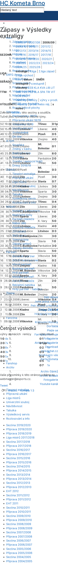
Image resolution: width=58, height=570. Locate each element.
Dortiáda (52, 326)
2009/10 (21, 46)
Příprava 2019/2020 (19, 429)
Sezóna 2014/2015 (18, 466)
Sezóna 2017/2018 (18, 441)
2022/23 (34, 63)
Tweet (4, 385)
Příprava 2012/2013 (18, 487)
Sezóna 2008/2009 (18, 524)
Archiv (10, 367)
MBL (18, 92)
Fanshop (11, 363)
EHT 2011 (12, 503)
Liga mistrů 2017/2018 (20, 437)
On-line (16, 136)
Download (51, 346)
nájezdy (22, 104)
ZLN (18, 96)
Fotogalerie (51, 338)
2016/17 (33, 54)
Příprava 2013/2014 (18, 478)
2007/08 (34, 42)
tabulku (16, 112)
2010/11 (34, 46)
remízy (33, 100)
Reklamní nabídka (23, 285)
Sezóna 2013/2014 (18, 474)
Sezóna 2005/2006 (18, 548)
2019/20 (33, 59)
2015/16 (21, 54)
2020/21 (46, 59)
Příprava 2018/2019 (18, 433)
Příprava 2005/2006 (19, 553)
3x (6, 352)
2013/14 (33, 50)
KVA (42, 87)
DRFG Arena (14, 74)
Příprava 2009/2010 (19, 520)
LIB (48, 87)
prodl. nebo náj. (40, 104)
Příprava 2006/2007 (19, 544)
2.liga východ (24, 75)
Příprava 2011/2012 (18, 499)
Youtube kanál (49, 384)
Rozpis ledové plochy (26, 107)
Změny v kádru (22, 149)
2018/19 (21, 59)
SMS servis (19, 235)
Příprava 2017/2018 (18, 445)
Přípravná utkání (16, 393)
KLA (36, 87)
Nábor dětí (19, 223)
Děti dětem (51, 297)
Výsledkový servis (18, 414)
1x (6, 360)
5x (6, 356)
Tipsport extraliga (23, 173)
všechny (21, 100)
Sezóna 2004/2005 (18, 557)
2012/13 (21, 50)
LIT (53, 87)
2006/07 (21, 42)
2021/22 (21, 63)
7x (6, 343)
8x (6, 347)
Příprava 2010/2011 (18, 511)
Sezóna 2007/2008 (18, 532)
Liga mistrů (19, 181)
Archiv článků (49, 371)
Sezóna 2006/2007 (18, 540)
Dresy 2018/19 (21, 165)
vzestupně (37, 83)
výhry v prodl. (49, 100)
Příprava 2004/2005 (19, 561)
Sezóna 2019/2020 (18, 425)
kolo (18, 79)
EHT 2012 (12, 491)
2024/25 (21, 67)
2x (48, 356)
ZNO (24, 96)
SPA (42, 92)
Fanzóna (11, 318)
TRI (48, 92)
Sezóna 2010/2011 (18, 507)
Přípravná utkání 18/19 (26, 120)
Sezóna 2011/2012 (18, 495)
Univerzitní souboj (17, 402)
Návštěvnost (14, 406)
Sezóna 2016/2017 (18, 449)
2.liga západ (46, 71)
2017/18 (46, 54)
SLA (36, 92)
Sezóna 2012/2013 (18, 482)
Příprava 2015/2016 (18, 462)
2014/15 (46, 50)
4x (6, 338)
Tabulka (17, 194)
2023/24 (48, 63)
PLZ (30, 92)
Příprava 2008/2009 (19, 528)
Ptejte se (52, 330)
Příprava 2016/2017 (18, 454)
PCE (25, 92)
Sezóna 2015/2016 (18, 458)
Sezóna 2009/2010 (18, 516)
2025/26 (34, 67)
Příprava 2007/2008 (19, 536)
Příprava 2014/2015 (18, 470)
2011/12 (46, 46)
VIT (53, 92)
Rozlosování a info (18, 418)
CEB (30, 87)
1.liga (33, 71)
